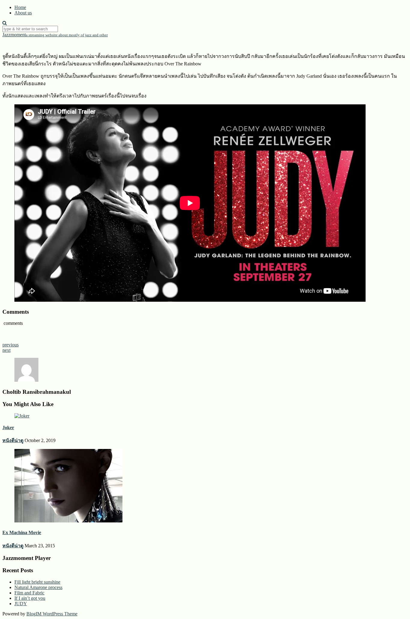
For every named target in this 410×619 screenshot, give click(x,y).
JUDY (20, 603)
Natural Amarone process (38, 587)
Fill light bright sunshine (37, 582)
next (6, 350)
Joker (8, 427)
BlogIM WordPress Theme (51, 613)
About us (23, 12)
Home (20, 7)
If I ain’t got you (29, 598)
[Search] (4, 22)
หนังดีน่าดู (12, 440)
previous (10, 344)
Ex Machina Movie (21, 532)
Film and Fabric (29, 592)
